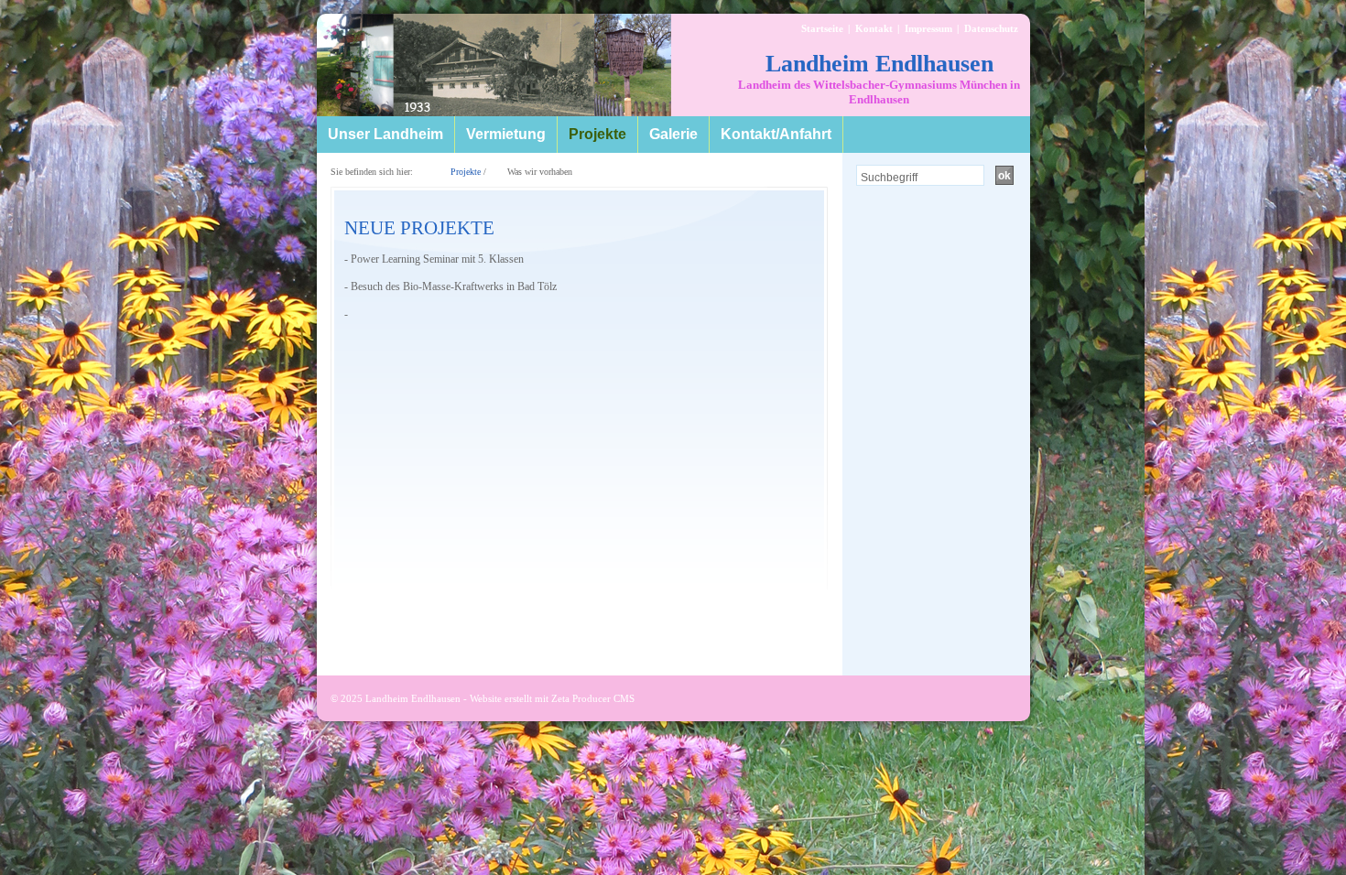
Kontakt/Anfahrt (776, 134)
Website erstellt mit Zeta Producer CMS (552, 698)
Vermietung (506, 134)
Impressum (928, 28)
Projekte (597, 134)
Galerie (673, 134)
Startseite (822, 28)
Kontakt (874, 28)
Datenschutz (991, 28)
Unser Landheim (385, 134)
